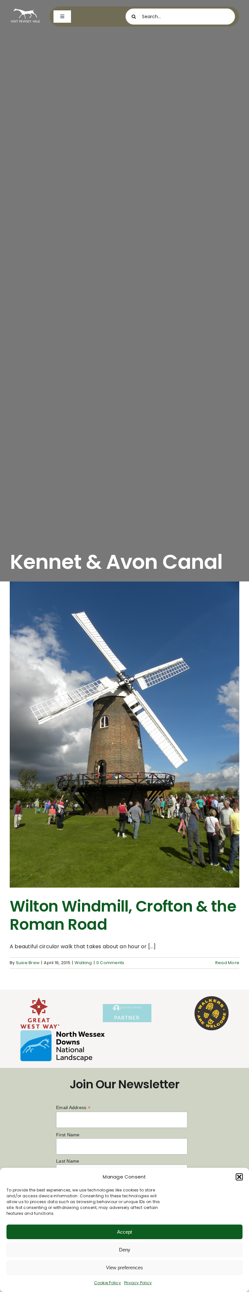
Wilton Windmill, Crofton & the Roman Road (123, 915)
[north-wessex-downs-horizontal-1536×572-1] (62, 1032)
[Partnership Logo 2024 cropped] (127, 1006)
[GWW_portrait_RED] (39, 1000)
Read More (227, 963)
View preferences (124, 1267)
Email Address (73, 1108)
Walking (83, 963)
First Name (67, 1134)
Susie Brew (28, 963)
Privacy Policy (138, 1283)
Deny (124, 1249)
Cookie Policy (107, 1283)
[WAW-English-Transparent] (212, 998)
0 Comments (110, 963)
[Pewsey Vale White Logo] (25, 9)
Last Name (67, 1161)
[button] (239, 1177)
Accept (124, 1232)
